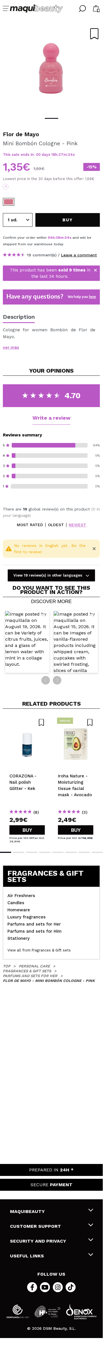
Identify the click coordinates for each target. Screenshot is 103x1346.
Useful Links (27, 1256)
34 (70, 154)
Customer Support (35, 1226)
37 (60, 154)
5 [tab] (58, 852)
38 (58, 238)
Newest (77, 525)
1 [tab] (51, 118)
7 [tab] (84, 852)
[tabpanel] (51, 68)
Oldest (56, 525)
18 (53, 154)
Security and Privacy (38, 1241)
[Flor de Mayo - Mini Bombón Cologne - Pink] (8, 202)
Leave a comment (79, 255)
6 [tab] (71, 852)
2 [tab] (18, 852)
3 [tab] (31, 852)
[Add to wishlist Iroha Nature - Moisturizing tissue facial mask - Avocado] (75, 722)
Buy (27, 830)
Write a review (51, 418)
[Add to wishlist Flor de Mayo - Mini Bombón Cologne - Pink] (94, 34)
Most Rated (30, 525)
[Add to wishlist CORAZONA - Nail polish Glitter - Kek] (27, 722)
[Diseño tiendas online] (81, 1311)
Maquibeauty (27, 1211)
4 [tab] (45, 852)
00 (38, 154)
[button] (27, 642)
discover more (51, 601)
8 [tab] (97, 852)
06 (50, 238)
